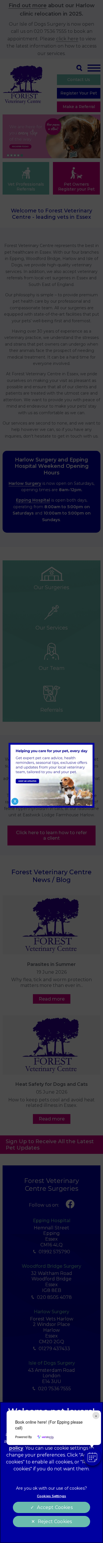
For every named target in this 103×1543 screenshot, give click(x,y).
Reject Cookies (55, 1521)
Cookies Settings (51, 1496)
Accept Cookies (54, 1507)
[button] (92, 1457)
